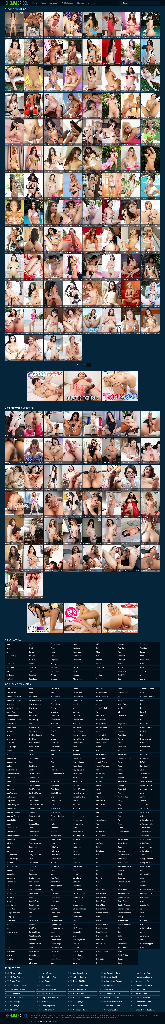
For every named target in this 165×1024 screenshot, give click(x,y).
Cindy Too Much (35, 855)
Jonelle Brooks (78, 720)
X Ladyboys (14, 1006)
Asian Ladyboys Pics (112, 1006)
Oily (119, 712)
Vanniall (143, 801)
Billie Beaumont (35, 704)
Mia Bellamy (100, 774)
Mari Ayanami (101, 723)
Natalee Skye (101, 890)
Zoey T (142, 947)
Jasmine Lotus (56, 924)
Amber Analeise (13, 774)
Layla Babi (77, 863)
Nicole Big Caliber (102, 924)
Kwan (75, 843)
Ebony (53, 648)
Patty (120, 762)
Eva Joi (53, 735)
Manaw (98, 704)
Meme (98, 770)
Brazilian (32, 660)
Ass (8, 652)
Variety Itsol (144, 805)
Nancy (98, 866)
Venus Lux (144, 808)
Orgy (97, 656)
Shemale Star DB (110, 977)
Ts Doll (142, 762)
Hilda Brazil (55, 847)
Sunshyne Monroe (147, 689)
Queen (120, 828)
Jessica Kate (78, 696)
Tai (141, 704)
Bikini (31, 648)
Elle (52, 693)
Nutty (120, 700)
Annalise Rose (12, 832)
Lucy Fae (76, 959)
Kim (74, 812)
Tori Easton (144, 758)
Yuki (141, 924)
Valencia (143, 770)
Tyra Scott (144, 766)
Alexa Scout (11, 723)
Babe (9, 660)
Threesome (144, 660)
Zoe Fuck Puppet (146, 944)
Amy (8, 785)
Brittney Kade (34, 731)
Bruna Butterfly (34, 743)
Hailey (53, 824)
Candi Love (33, 766)
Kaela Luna (77, 723)
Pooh (120, 812)
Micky (98, 789)
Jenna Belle (55, 936)
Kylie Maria (77, 847)
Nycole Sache (123, 704)
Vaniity (142, 793)
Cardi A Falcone (35, 774)
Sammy (121, 870)
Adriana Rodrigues (14, 700)
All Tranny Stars (16, 973)
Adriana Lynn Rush (14, 696)
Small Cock (122, 671)
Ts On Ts (143, 667)
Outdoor (99, 660)
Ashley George (12, 859)
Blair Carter (33, 716)
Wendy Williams (146, 863)
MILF (97, 644)
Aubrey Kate (11, 874)
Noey (97, 963)
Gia (52, 778)
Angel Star (11, 801)
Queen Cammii (123, 832)
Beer (8, 940)
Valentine (143, 778)
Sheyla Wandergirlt (125, 924)
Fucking (54, 667)
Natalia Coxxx (101, 897)
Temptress (144, 723)
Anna (9, 824)
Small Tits (121, 675)
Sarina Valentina (124, 893)
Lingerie (76, 675)
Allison (9, 751)
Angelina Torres (13, 816)
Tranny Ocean (47, 973)
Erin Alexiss (55, 720)
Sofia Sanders (123, 944)
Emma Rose (55, 704)
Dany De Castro (34, 909)
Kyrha (75, 851)
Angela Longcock (13, 805)
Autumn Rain (12, 882)
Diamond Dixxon (35, 932)
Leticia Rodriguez (79, 893)
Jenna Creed (56, 940)
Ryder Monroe (123, 859)
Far (52, 758)
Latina (75, 667)
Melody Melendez (102, 766)
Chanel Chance (34, 808)
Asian (9, 648)
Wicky (142, 870)
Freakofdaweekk (57, 774)
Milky (97, 797)
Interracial (77, 656)
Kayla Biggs (77, 766)
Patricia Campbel (124, 758)
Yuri (141, 932)
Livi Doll (76, 944)
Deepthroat (33, 679)
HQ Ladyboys (78, 1002)
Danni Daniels (34, 905)
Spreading (144, 644)
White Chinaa (145, 866)
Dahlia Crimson (34, 886)
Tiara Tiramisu (145, 739)
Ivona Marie (55, 882)
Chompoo (32, 839)
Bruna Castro (34, 747)
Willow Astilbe (145, 874)
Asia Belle (10, 863)
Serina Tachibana (124, 913)
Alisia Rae (10, 743)
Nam (97, 855)
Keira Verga (77, 774)
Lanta (75, 859)
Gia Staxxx (55, 781)
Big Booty (10, 675)
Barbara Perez (12, 932)
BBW (8, 671)
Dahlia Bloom (34, 882)
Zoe (141, 940)
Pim (119, 793)
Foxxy (53, 766)
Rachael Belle (123, 839)
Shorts (120, 664)
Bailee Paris (11, 909)
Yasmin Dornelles (146, 890)
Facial (53, 652)
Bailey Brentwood (13, 913)
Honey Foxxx (56, 866)
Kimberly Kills (78, 824)
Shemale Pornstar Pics (113, 1002)
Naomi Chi (99, 878)
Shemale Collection (80, 985)
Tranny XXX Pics (79, 981)
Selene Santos (123, 909)
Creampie (32, 667)
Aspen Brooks (12, 866)
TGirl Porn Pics (78, 993)
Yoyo (142, 917)
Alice (8, 735)
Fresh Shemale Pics (111, 998)
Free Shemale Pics (143, 973)
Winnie (142, 882)
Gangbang (55, 671)
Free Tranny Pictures (18, 985)
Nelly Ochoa (100, 920)
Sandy (120, 874)
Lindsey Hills (77, 932)
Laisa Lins (77, 855)
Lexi (74, 901)
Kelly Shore (77, 781)
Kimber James (78, 816)
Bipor (31, 712)
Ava (8, 886)
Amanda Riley (12, 762)
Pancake (121, 731)
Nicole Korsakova (102, 928)
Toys (142, 664)
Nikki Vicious (100, 944)
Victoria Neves (145, 832)
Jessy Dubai (77, 700)
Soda (120, 936)
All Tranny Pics (15, 1010)
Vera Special (145, 812)
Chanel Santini (34, 816)
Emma (53, 700)
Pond (120, 808)
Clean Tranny (109, 985)
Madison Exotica (102, 693)
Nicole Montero (101, 932)
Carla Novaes (34, 778)
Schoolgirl (121, 660)
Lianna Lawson (79, 905)
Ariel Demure (12, 843)
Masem (98, 747)
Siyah (120, 932)
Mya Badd (99, 843)
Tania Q (143, 712)
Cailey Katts (33, 758)
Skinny (120, 667)
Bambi (9, 928)
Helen (53, 843)
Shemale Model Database (145, 1010)
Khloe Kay (77, 808)
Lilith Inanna (77, 917)
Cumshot (32, 675)
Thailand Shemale (143, 998)
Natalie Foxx (100, 901)
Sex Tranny (46, 981)
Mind (97, 812)
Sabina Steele (123, 863)
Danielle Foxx (34, 901)
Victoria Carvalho (146, 820)
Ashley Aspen (12, 855)
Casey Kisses (34, 801)
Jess (53, 963)
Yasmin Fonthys (146, 893)
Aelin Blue (10, 704)
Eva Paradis (55, 747)
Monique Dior (101, 832)
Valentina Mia (145, 774)
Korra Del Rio (78, 832)
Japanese (77, 660)
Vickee (142, 816)
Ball (8, 924)
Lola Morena (78, 951)
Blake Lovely (33, 720)
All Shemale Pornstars (112, 993)
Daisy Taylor (33, 893)
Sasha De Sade (123, 897)
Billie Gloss (33, 708)
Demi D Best (33, 928)
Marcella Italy (101, 720)
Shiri (119, 928)
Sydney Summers (147, 696)
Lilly (74, 920)
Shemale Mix (109, 989)
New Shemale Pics (143, 981)
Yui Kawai (143, 920)
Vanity (142, 797)
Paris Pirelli (122, 747)
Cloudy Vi (32, 866)
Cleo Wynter (33, 863)
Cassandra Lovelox (36, 805)
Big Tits (31, 644)
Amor (9, 781)
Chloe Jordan (34, 835)
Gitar (53, 797)
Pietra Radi (122, 789)
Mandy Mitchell (101, 708)
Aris (8, 851)
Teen (142, 656)
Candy (31, 770)
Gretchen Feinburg (58, 816)
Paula (120, 766)
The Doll (143, 731)
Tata (141, 720)
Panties (98, 664)
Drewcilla (32, 955)
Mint (97, 816)
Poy (119, 820)
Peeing (98, 671)
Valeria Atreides (146, 781)
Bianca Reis (33, 696)
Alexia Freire (11, 727)
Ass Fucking (11, 656)
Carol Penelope (34, 789)
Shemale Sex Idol (45, 1021)
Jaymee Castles (57, 928)
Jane (53, 905)
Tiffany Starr (145, 747)
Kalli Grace (77, 727)
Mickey (98, 785)
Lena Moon (77, 890)
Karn (75, 747)
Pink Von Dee (123, 797)
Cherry (31, 828)
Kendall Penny (78, 793)
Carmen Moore (34, 785)
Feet (52, 656)
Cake (31, 762)
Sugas (120, 959)
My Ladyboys (15, 1002)
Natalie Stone (101, 909)
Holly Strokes (56, 859)
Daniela (31, 897)
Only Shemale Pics (111, 1010)
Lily (74, 924)
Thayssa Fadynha (146, 727)
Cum (30, 671)
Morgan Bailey (101, 835)
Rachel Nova (122, 843)
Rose (120, 847)
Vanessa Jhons (146, 789)
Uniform (143, 671)
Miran (98, 824)
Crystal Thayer (34, 878)
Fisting (53, 664)
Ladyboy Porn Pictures (50, 998)
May (97, 751)
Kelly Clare (77, 778)
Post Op (121, 648)
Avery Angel (11, 893)
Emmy (53, 708)
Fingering (54, 660)
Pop (119, 816)
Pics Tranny (46, 1002)
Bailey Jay (10, 917)
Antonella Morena (13, 835)
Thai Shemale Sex (48, 1010)
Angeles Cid (11, 808)
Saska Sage (122, 901)
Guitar (53, 820)
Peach (120, 770)
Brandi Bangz (34, 727)
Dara (30, 917)
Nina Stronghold (102, 951)
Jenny (53, 955)
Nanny (98, 870)
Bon (30, 723)
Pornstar (121, 644)
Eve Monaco (55, 751)
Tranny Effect (15, 981)
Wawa (142, 855)
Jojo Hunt (76, 716)
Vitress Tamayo (146, 839)
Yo (141, 909)
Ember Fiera (55, 696)
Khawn (75, 801)
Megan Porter (101, 754)
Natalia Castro (101, 893)
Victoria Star (144, 835)
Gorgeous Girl (56, 801)
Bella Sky (10, 955)
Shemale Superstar (49, 989)
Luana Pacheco (79, 955)
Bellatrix (10, 959)
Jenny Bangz (56, 959)
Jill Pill (75, 704)
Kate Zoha (77, 758)
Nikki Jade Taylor (102, 936)
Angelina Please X (13, 812)
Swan (142, 693)
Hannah (54, 832)
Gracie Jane (55, 808)
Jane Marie (55, 909)
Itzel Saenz (55, 878)
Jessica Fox (77, 693)
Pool (97, 679)
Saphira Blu (122, 878)
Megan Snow (101, 758)
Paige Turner (123, 723)
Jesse (75, 689)
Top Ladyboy (46, 985)
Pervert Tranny (141, 993)
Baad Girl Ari (11, 905)
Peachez (121, 774)
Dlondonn (32, 940)
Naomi (98, 874)
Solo (119, 679)
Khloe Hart (77, 805)
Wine (142, 878)
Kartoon (76, 751)
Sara (119, 886)
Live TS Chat (140, 989)
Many (98, 712)
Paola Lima (122, 735)
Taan (142, 700)
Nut (119, 696)
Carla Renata (34, 781)
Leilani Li (76, 882)
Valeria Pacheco (146, 785)
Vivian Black (144, 843)
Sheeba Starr (123, 920)
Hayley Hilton (56, 835)
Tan (141, 708)
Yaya (142, 901)
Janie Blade (55, 913)
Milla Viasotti (100, 801)
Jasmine (54, 917)
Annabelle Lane (12, 828)
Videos (43, 3)
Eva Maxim (55, 743)
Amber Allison (12, 770)
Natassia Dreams (102, 913)
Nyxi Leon (121, 708)
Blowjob (32, 656)
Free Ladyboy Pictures (144, 977)
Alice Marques (12, 739)
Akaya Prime (11, 712)
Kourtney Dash (78, 835)
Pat (119, 751)
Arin (8, 847)
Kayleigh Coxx (78, 770)
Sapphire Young (124, 882)
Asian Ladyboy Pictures (113, 981)
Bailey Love (11, 920)
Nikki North (100, 940)
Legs (75, 671)
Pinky (120, 801)
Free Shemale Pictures (18, 998)
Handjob (76, 644)
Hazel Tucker (56, 839)
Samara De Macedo (125, 866)
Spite (120, 951)
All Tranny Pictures (80, 1010)
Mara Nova (100, 716)
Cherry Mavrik (34, 832)
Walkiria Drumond (146, 851)
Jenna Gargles (56, 944)
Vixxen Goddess (146, 847)
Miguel (98, 793)
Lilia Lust (76, 913)
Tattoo (142, 652)
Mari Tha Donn (101, 727)
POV (119, 652)
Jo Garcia (76, 712)
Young (142, 679)
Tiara (142, 735)
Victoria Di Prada (146, 824)
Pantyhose (100, 667)
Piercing (99, 675)
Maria (98, 731)
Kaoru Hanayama (79, 735)
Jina (74, 708)
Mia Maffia (100, 781)
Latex (75, 664)
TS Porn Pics (15, 977)
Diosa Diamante (35, 936)
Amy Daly (10, 789)
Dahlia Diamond (35, 890)
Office (98, 652)
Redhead (121, 656)
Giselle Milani (56, 793)
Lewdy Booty (78, 897)
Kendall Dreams (79, 789)
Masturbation (78, 679)
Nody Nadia (100, 959)
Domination (55, 644)
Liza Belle (76, 947)
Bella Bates (11, 951)
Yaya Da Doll (144, 905)
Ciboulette (33, 847)
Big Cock (10, 679)
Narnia (98, 882)
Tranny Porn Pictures (144, 985)
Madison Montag (102, 696)
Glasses (54, 679)
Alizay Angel (11, 747)
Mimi (97, 808)
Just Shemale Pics (80, 973)
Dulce (31, 959)
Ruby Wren (122, 851)
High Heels (77, 652)
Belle (8, 963)
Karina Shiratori (79, 739)
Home (34, 3)
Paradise (121, 739)
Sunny (120, 963)
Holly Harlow (55, 851)
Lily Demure (77, 928)
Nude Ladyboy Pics (49, 977)
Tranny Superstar (48, 1006)
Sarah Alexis (122, 890)
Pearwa (121, 778)
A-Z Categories (68, 3)
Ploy (119, 805)
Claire (31, 859)
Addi (8, 689)
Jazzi (53, 932)
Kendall (76, 785)
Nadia (98, 847)
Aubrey (9, 870)
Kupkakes (77, 839)
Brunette (32, 664)
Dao (30, 913)
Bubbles (32, 751)
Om (119, 720)
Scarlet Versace (124, 905)
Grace (53, 805)
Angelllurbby (11, 820)
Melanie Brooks (101, 762)
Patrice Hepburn (124, 754)
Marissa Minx (101, 743)
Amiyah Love (11, 778)
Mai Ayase (100, 700)
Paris (120, 743)
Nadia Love (100, 851)
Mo (97, 828)
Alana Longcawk (13, 716)
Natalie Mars (100, 905)
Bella (8, 947)
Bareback (10, 664)
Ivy (52, 890)
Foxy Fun (54, 770)
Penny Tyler (122, 781)
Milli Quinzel (100, 805)
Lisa (74, 936)
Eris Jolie (54, 723)
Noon (120, 689)
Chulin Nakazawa (35, 843)
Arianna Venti (12, 839)
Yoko (142, 913)
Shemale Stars (47, 993)
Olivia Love (122, 716)
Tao (141, 716)
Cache (31, 754)
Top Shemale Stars (80, 989)
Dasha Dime (33, 920)
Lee (74, 870)
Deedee (32, 924)
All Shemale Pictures (112, 973)
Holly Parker (55, 855)
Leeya (75, 874)
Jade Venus (55, 901)
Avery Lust (11, 897)
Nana (98, 863)
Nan (97, 859)
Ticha (142, 743)
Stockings (143, 648)
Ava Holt (10, 890)
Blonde (31, 652)
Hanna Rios (55, 828)
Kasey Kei (76, 754)
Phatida (121, 785)
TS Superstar (15, 993)
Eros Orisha (55, 727)
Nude (98, 648)
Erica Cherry (55, 712)
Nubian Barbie (123, 693)
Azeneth (10, 901)
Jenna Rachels (56, 947)
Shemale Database (17, 989)
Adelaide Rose (12, 693)
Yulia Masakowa (146, 928)
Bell (8, 944)
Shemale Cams (83, 3)
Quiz (119, 835)
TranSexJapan (141, 1006)
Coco (31, 870)
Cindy (31, 851)
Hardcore (76, 648)
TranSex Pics (78, 1006)
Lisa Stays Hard (79, 940)
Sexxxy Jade (122, 917)
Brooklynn (32, 739)
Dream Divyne (34, 951)
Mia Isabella (100, 778)
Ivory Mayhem (56, 886)
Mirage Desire (101, 820)
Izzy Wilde (55, 893)
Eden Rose (33, 963)
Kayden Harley (78, 762)
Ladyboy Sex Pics (79, 977)
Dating (95, 3)
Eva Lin (53, 739)
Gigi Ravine (55, 785)
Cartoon (32, 797)
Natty (98, 917)
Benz (31, 693)
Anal (8, 644)
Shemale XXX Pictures (81, 998)
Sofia (120, 940)
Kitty (75, 828)
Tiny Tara (143, 754)
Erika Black (55, 716)
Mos (97, 839)
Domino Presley (35, 944)
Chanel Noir (33, 812)
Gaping (53, 675)
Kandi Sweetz (78, 731)
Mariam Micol (101, 735)
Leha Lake (77, 878)
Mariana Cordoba (102, 739)
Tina (141, 751)
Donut (31, 947)
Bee (8, 936)
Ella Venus (55, 689)
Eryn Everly (55, 731)
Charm (31, 820)
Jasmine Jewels (57, 920)
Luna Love (99, 689)
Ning (97, 955)
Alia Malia (10, 731)
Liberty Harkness (79, 909)
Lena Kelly (77, 886)
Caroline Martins (35, 793)
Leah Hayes (77, 866)
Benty (31, 689)
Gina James (55, 789)
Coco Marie (33, 874)
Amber (9, 766)
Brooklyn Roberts (35, 735)
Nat (97, 886)
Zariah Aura (144, 936)
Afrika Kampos (12, 708)
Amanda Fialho (12, 758)
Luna (75, 963)
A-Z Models (54, 3)
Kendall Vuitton (79, 797)
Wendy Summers (146, 859)
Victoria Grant (145, 828)
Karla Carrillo (78, 743)
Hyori (53, 870)
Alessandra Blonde (14, 720)
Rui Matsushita (123, 855)
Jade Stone (55, 897)
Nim (97, 947)
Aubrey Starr (11, 878)
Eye (52, 754)
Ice (52, 874)
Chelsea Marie (34, 824)
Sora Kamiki (122, 947)
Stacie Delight (123, 955)
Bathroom (10, 667)
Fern (52, 762)
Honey (53, 863)
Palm (120, 727)
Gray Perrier (55, 812)
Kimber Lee (77, 820)
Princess (121, 824)
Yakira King (144, 886)
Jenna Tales (55, 951)
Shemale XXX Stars (143, 1002)
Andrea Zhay (11, 797)
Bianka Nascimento (36, 700)
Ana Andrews (12, 793)
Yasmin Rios (144, 897)
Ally (8, 754)
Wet (141, 675)
